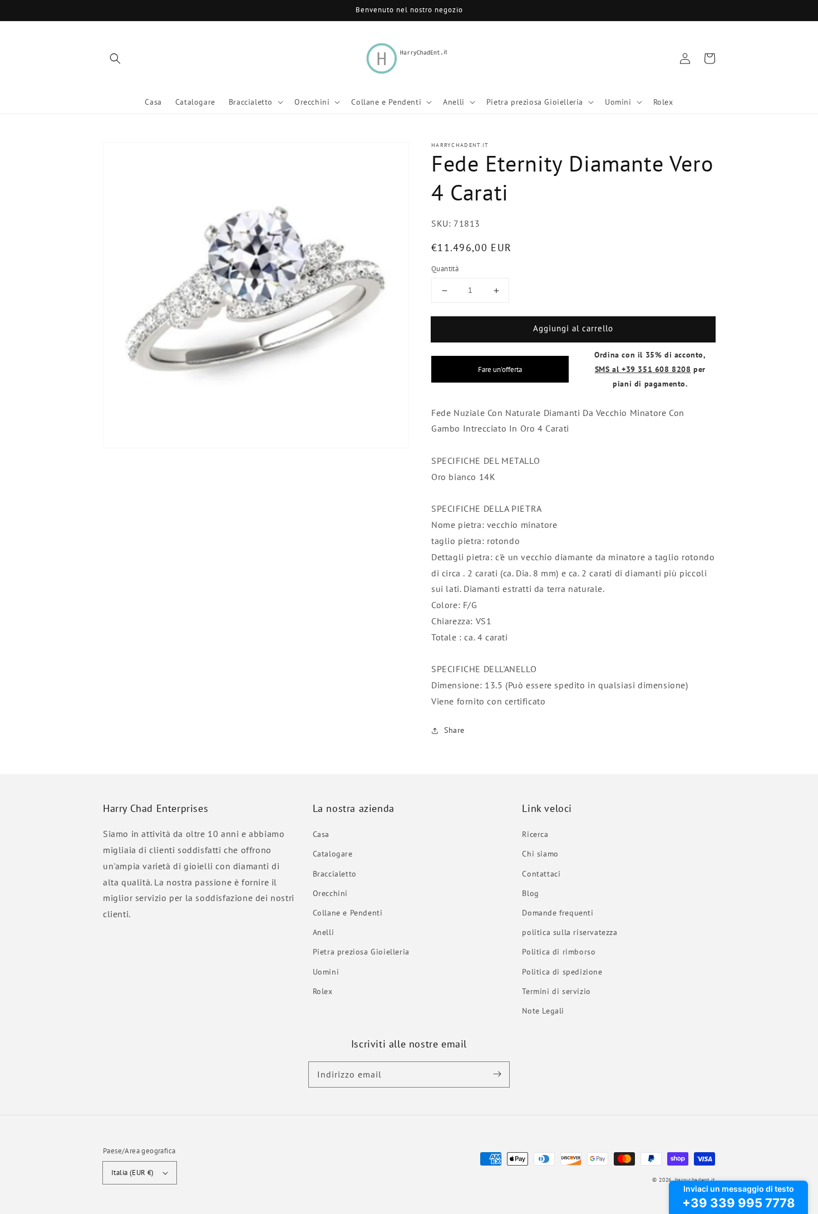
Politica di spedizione (562, 972)
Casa (321, 834)
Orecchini (330, 893)
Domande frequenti (557, 913)
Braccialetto (335, 874)
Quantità (445, 269)
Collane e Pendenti (348, 913)
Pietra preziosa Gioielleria (361, 952)
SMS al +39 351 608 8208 (643, 369)
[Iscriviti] (497, 1074)
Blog (530, 893)
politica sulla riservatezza (569, 932)
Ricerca (535, 834)
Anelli (323, 932)
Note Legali (543, 1011)
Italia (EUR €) (132, 1172)
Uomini (326, 972)
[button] (115, 58)
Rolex (323, 991)
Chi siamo (540, 854)
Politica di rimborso (558, 952)
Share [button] (454, 730)
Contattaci (541, 874)
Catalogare (333, 854)
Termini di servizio (556, 991)
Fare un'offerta (500, 369)
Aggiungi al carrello (573, 329)
